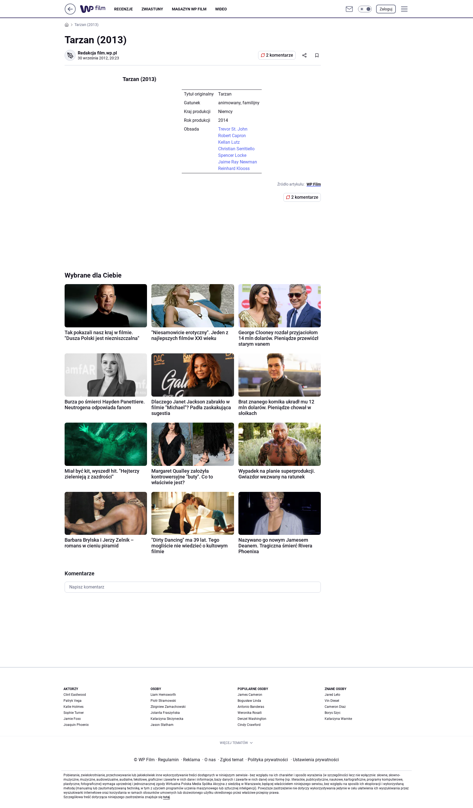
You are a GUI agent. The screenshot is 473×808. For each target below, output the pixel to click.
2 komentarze (279, 55)
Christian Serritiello (236, 148)
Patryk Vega (73, 701)
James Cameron (250, 695)
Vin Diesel (332, 701)
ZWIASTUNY (152, 9)
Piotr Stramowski (163, 701)
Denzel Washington (252, 719)
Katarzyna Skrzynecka (167, 719)
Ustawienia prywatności (315, 759)
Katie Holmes (73, 707)
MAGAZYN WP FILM (189, 9)
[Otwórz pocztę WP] (349, 9)
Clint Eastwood (75, 695)
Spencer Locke (232, 155)
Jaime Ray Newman (237, 162)
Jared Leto (332, 695)
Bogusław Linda (249, 701)
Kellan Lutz (229, 142)
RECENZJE (123, 9)
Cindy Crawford (249, 725)
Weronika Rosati (250, 713)
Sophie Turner (74, 713)
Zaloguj (386, 9)
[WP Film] (97, 9)
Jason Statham (162, 725)
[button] (365, 9)
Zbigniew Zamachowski (168, 707)
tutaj (166, 797)
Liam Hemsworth (163, 695)
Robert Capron (232, 135)
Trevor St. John (232, 129)
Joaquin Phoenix (76, 725)
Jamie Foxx (72, 719)
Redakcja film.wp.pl (97, 53)
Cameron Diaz (335, 707)
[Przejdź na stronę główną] (70, 13)
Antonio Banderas (251, 707)
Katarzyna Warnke (338, 719)
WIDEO (221, 9)
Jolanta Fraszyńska (165, 713)
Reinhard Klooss (234, 168)
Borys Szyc (333, 713)
